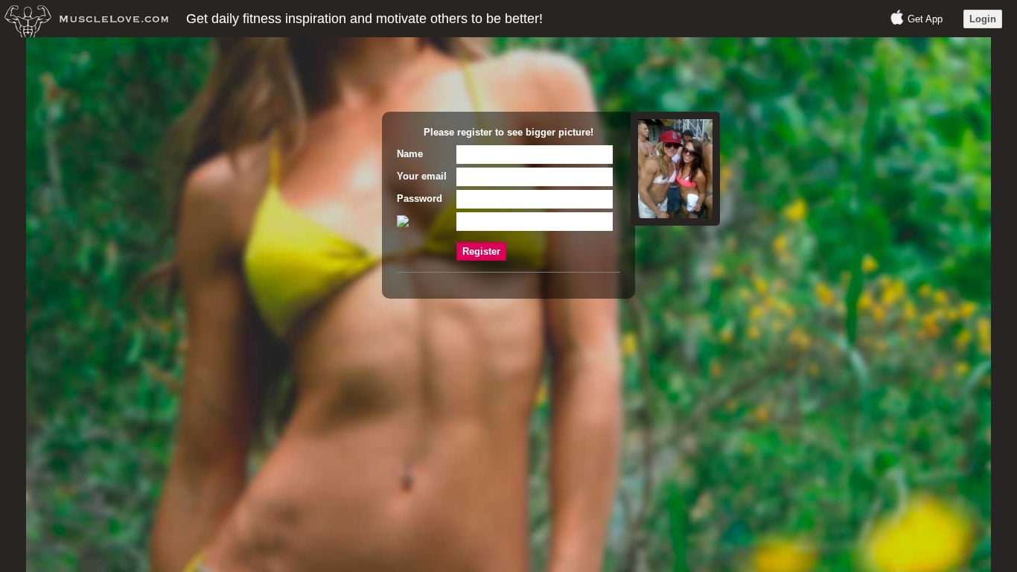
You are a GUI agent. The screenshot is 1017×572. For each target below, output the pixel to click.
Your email (422, 176)
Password (419, 198)
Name (410, 153)
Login (982, 19)
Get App (925, 19)
